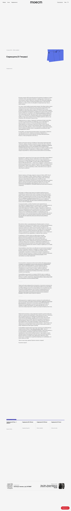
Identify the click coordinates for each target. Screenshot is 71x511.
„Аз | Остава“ (30, 161)
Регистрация (60, 2)
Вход (65, 2)
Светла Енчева (54, 428)
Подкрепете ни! (14, 2)
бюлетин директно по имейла (43, 112)
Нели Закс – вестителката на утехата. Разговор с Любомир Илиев (48, 486)
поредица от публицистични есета (30, 197)
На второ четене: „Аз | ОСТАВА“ (23, 486)
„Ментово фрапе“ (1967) (38, 329)
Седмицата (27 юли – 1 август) (12, 423)
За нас (8, 2)
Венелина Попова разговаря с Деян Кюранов (28, 182)
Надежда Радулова (26, 428)
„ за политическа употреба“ (35, 254)
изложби (34, 317)
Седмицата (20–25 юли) (27, 422)
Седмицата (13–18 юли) (42, 422)
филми (29, 317)
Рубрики (4, 2)
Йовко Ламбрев (16, 50)
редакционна (9, 68)
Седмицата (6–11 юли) (56, 422)
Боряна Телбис (9, 429)
